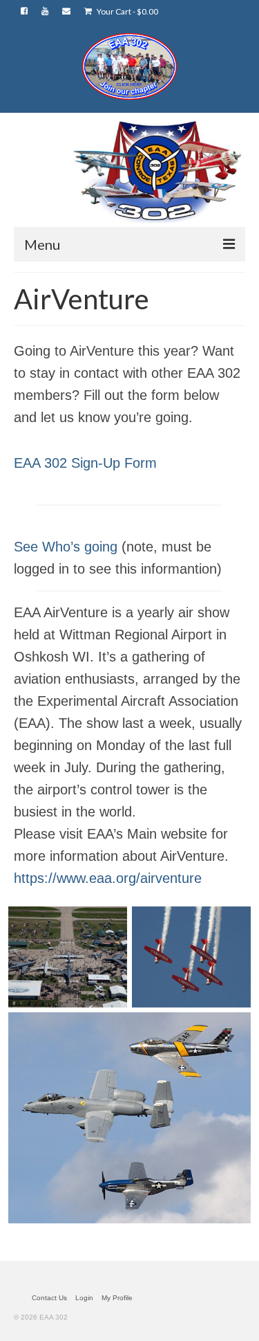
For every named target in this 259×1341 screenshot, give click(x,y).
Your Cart (126, 11)
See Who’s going (65, 546)
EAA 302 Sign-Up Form (85, 463)
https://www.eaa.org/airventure (108, 878)
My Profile (117, 1298)
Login (84, 1298)
